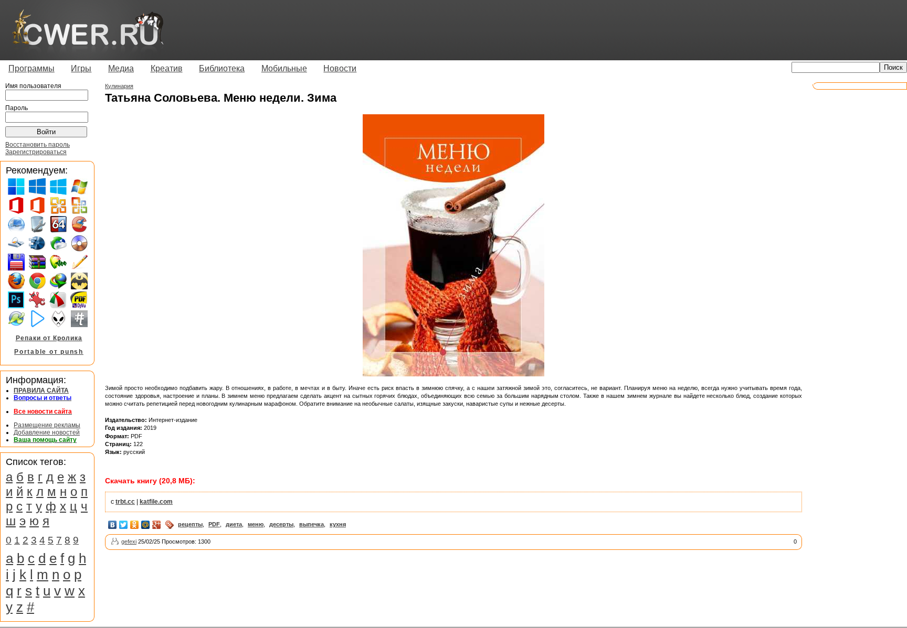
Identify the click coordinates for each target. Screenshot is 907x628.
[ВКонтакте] (112, 525)
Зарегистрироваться (36, 152)
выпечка (311, 524)
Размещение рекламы (47, 425)
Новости (339, 68)
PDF (214, 524)
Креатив (167, 68)
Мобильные (284, 68)
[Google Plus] (156, 525)
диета (234, 524)
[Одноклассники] (134, 525)
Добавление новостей (47, 432)
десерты (281, 524)
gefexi (128, 541)
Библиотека (222, 68)
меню (255, 524)
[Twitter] (123, 525)
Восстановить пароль (37, 144)
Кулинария (119, 86)
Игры (81, 68)
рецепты (190, 524)
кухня (338, 524)
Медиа (121, 68)
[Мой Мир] (145, 525)
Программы (31, 68)
